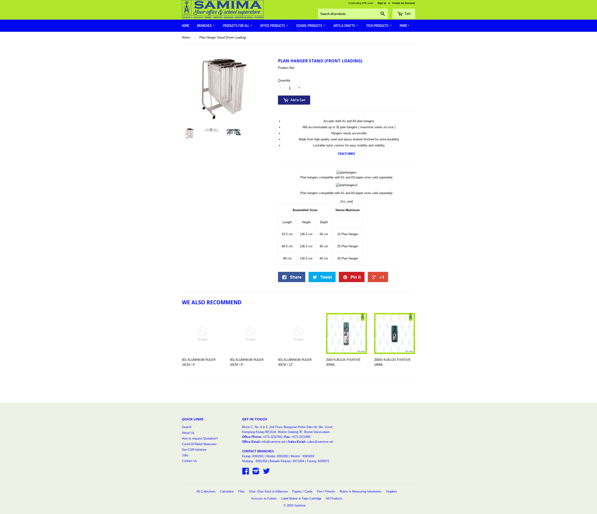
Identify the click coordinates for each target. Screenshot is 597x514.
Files (241, 491)
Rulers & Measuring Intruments (361, 491)
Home (185, 26)
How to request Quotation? (200, 438)
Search (186, 427)
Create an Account (403, 3)
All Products (334, 498)
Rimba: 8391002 (277, 456)
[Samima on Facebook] (245, 473)
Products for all (236, 26)
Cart (407, 13)
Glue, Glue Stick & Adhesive (268, 491)
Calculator (227, 491)
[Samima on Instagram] (256, 473)
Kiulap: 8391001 (253, 456)
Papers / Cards (302, 491)
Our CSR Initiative (194, 449)
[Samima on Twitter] (266, 473)
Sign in (382, 3)
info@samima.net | (275, 441)
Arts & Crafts (344, 26)
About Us (188, 433)
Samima (299, 505)
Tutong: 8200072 (318, 461)
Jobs (185, 455)
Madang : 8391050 (254, 461)
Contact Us (189, 461)
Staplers (391, 491)
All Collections (206, 491)
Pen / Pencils (326, 491)
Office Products (273, 26)
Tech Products (377, 26)
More (403, 26)
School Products (309, 26)
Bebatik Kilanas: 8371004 (287, 461)
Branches (204, 26)
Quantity (284, 80)
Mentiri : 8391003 (302, 456)
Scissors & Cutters (264, 498)
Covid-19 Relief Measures (199, 444)
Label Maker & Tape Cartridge (301, 498)
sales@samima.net (320, 441)
